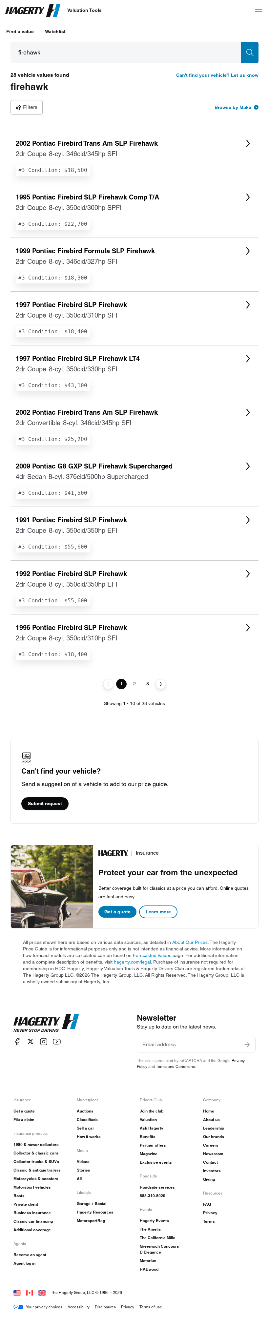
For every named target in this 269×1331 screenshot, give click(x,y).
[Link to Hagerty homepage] (46, 1023)
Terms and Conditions (175, 1066)
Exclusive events (156, 1162)
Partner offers (153, 1145)
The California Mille (157, 1238)
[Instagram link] (43, 1041)
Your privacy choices (44, 1307)
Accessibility (79, 1307)
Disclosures (105, 1307)
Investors (212, 1171)
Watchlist (55, 31)
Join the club (151, 1111)
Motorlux (148, 1260)
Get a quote (117, 911)
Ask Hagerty (151, 1128)
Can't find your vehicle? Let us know (217, 75)
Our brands (213, 1136)
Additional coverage (32, 1230)
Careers (210, 1145)
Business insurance (32, 1213)
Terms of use (150, 1307)
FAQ (207, 1204)
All (79, 1178)
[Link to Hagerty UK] (42, 1292)
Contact (210, 1162)
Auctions (85, 1111)
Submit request (45, 803)
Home (208, 1111)
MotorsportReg (91, 1220)
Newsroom (213, 1154)
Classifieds (87, 1119)
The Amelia (150, 1229)
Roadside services (157, 1187)
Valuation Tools (84, 10)
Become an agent (29, 1255)
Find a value (20, 31)
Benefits (147, 1136)
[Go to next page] (160, 684)
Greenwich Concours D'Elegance (159, 1249)
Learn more (158, 911)
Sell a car (85, 1128)
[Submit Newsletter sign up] (247, 1044)
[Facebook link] (17, 1041)
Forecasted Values (152, 955)
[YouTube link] (56, 1041)
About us (211, 1119)
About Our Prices (190, 942)
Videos (83, 1161)
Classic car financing (33, 1221)
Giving (209, 1179)
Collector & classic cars (35, 1153)
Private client (25, 1204)
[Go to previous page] (108, 684)
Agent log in (24, 1263)
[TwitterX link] (30, 1041)
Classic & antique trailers (37, 1170)
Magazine (148, 1154)
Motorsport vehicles (32, 1187)
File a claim (23, 1119)
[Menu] (258, 10)
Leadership (213, 1128)
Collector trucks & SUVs (36, 1161)
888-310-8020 (152, 1196)
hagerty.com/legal (132, 962)
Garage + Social (91, 1203)
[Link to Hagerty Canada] (29, 1292)
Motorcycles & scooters (35, 1178)
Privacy (210, 1213)
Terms (209, 1221)
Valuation (148, 1119)
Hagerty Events (154, 1220)
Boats (19, 1196)
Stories (83, 1170)
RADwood (149, 1269)
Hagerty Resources (95, 1212)
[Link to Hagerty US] (17, 1292)
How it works (89, 1136)
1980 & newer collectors (36, 1144)
